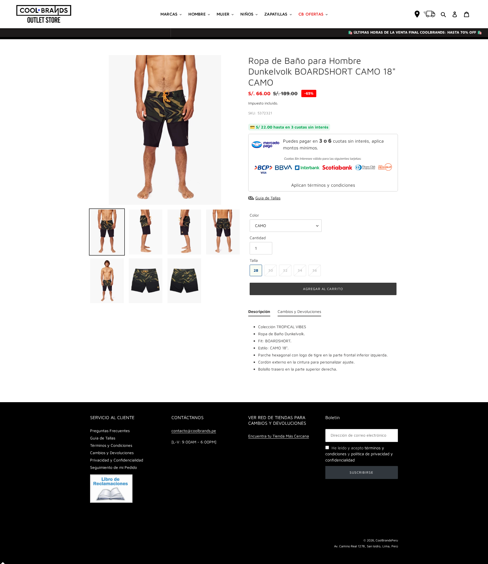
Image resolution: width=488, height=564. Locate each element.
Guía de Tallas (102, 437)
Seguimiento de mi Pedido (113, 467)
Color (254, 215)
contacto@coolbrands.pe (193, 430)
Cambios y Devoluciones (112, 452)
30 (270, 270)
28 (256, 270)
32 (285, 270)
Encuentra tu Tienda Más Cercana (278, 436)
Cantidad (258, 237)
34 (300, 270)
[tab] (259, 312)
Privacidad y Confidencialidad (116, 460)
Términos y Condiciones (111, 445)
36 (314, 270)
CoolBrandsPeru (387, 540)
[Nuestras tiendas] (417, 14)
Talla (254, 260)
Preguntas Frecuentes (110, 430)
